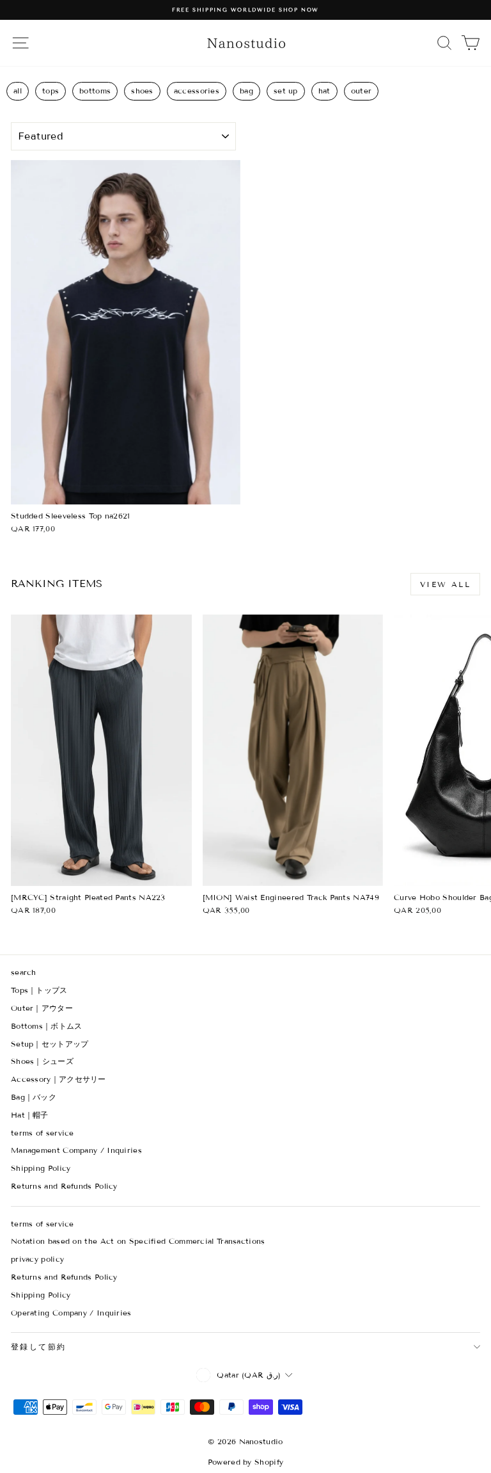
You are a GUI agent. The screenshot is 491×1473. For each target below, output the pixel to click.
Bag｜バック (33, 1097)
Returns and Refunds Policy (64, 1186)
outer (361, 90)
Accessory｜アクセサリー (58, 1079)
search (23, 972)
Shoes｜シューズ (42, 1061)
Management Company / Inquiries (76, 1150)
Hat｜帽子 (30, 1115)
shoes (142, 90)
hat (324, 90)
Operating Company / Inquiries (71, 1312)
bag (246, 90)
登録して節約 (38, 1346)
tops (50, 90)
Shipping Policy (41, 1168)
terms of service (42, 1133)
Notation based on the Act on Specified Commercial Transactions (138, 1241)
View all (445, 584)
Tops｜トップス (39, 990)
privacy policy (37, 1259)
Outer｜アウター (42, 1008)
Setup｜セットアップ (50, 1044)
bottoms (95, 90)
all (17, 90)
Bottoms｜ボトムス (46, 1026)
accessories (196, 90)
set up (286, 90)
